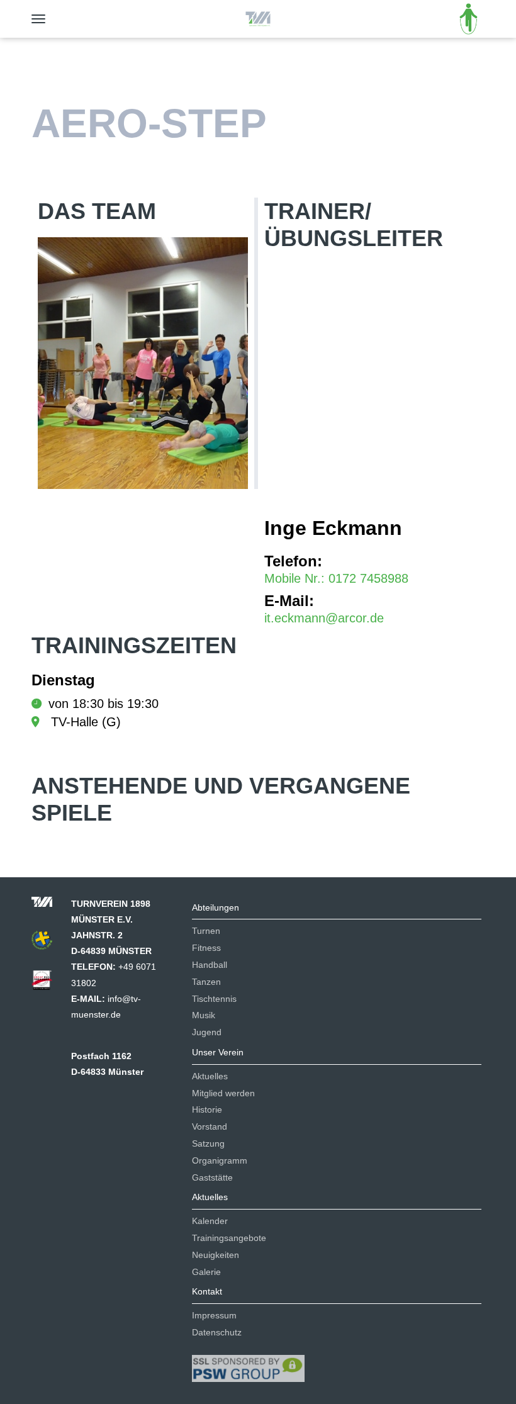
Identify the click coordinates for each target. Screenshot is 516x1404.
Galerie (206, 1272)
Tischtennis (214, 999)
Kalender (210, 1221)
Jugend (207, 1032)
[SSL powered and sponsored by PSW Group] (248, 1363)
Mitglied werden (223, 1093)
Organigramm (219, 1160)
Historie (207, 1109)
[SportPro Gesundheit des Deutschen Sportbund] (48, 984)
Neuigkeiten (215, 1255)
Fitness (206, 948)
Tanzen (206, 982)
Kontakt (207, 1291)
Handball (209, 965)
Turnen (206, 931)
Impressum (214, 1315)
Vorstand (209, 1126)
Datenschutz (217, 1332)
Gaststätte (212, 1177)
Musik (203, 1015)
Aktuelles (210, 1076)
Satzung (208, 1143)
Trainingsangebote (229, 1238)
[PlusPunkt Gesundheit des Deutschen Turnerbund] (48, 944)
